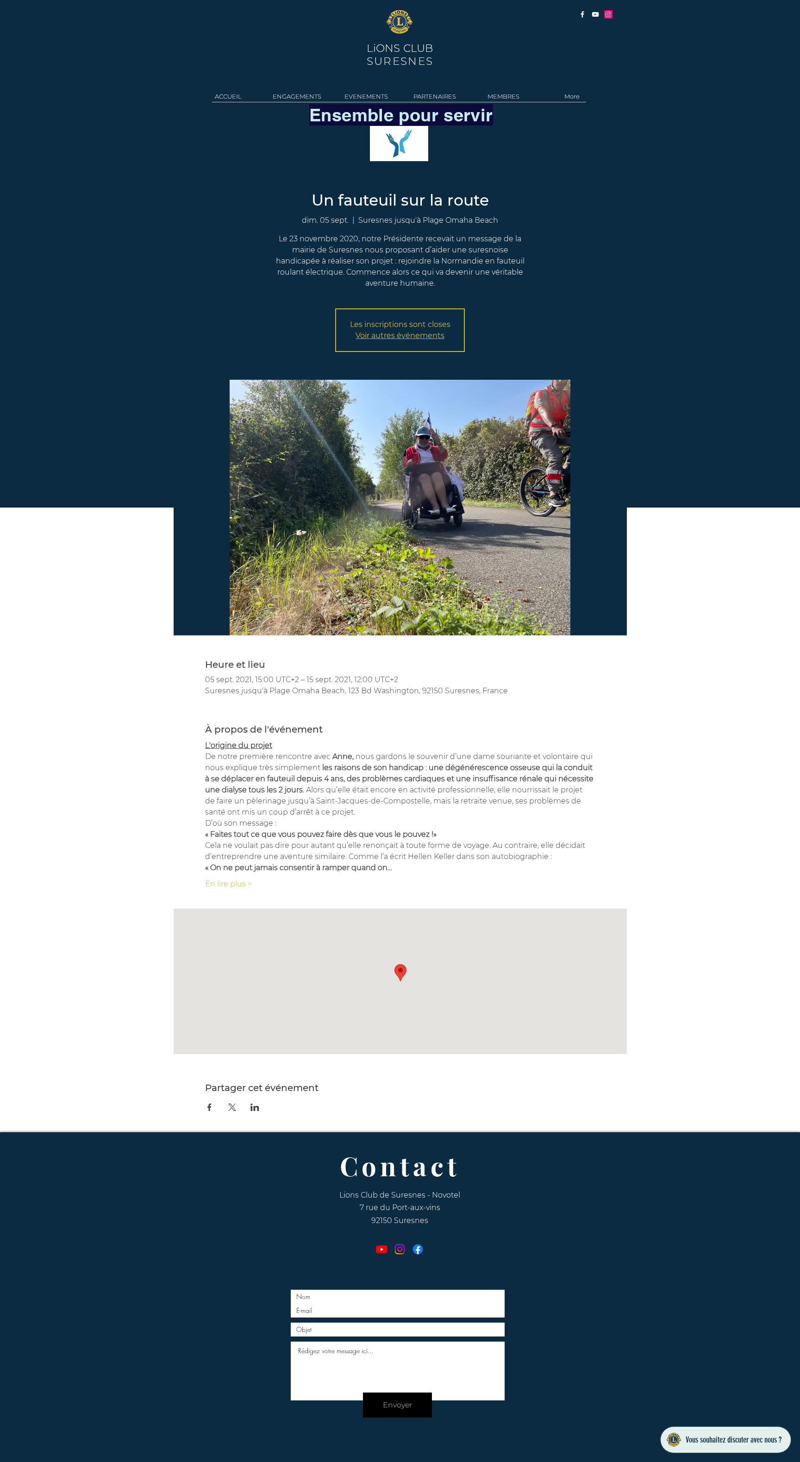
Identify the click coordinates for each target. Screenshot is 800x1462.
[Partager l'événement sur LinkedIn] (254, 1107)
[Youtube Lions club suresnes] (595, 14)
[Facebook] (418, 1249)
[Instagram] (399, 1249)
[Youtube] (381, 1249)
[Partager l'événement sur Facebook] (209, 1107)
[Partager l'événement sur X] (232, 1107)
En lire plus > (228, 883)
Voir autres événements (400, 335)
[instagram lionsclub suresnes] (582, 14)
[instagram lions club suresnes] (608, 14)
